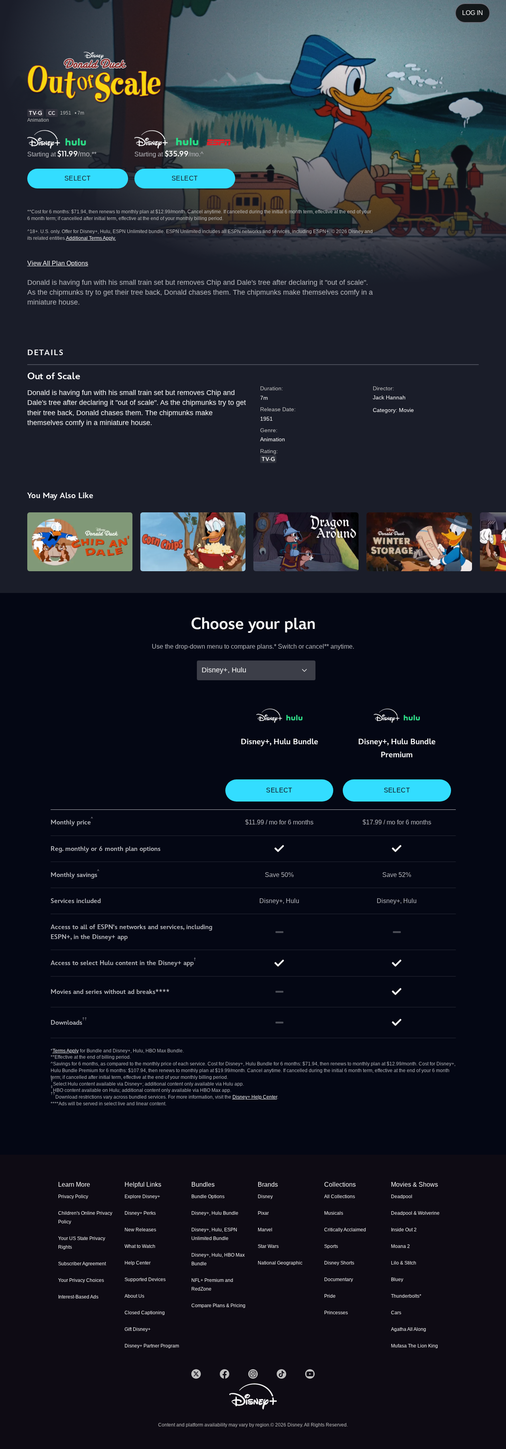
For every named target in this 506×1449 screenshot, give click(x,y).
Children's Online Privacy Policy (85, 1217)
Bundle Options (208, 1196)
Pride (330, 1296)
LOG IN (472, 12)
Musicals (333, 1213)
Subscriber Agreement (82, 1263)
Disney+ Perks (140, 1213)
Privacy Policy (73, 1196)
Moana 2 (400, 1246)
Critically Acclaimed (345, 1230)
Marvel (265, 1230)
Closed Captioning (145, 1312)
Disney (265, 1196)
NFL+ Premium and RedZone (212, 1285)
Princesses (336, 1312)
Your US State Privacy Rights (81, 1243)
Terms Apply (66, 1051)
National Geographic (280, 1263)
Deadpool (401, 1196)
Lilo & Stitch (403, 1263)
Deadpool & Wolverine (415, 1213)
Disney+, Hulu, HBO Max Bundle (218, 1259)
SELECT (77, 178)
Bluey (397, 1279)
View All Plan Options (57, 263)
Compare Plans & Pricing (218, 1305)
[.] (196, 1374)
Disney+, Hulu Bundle (214, 1213)
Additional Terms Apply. (91, 238)
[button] (153, 1184)
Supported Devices (145, 1279)
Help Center (138, 1263)
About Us (134, 1296)
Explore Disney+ (142, 1196)
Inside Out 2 (404, 1230)
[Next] (491, 540)
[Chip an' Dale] (79, 542)
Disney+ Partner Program (152, 1346)
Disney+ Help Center (254, 1097)
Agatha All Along (408, 1329)
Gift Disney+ (138, 1329)
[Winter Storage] (419, 542)
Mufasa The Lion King (414, 1346)
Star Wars (268, 1246)
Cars (396, 1312)
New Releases (140, 1230)
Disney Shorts (339, 1263)
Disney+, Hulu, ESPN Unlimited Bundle (214, 1234)
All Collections (339, 1196)
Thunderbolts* (406, 1296)
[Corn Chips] (192, 542)
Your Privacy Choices (81, 1280)
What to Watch (140, 1246)
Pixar (263, 1213)
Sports (331, 1246)
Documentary (338, 1279)
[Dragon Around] (306, 542)
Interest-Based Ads (78, 1297)
